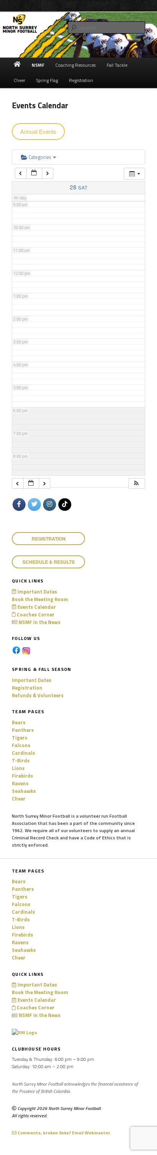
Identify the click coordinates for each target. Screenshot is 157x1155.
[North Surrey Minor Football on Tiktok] (64, 504)
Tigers (19, 737)
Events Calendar (36, 607)
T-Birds (21, 760)
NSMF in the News (39, 622)
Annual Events (38, 131)
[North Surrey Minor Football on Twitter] (34, 504)
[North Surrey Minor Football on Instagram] (49, 504)
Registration (27, 687)
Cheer (19, 798)
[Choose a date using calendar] (34, 173)
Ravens (20, 783)
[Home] (17, 65)
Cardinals (23, 753)
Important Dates (36, 591)
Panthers (23, 730)
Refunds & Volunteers (38, 695)
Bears (19, 722)
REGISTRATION (49, 538)
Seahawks (24, 791)
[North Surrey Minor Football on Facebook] (19, 504)
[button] (136, 483)
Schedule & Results (48, 561)
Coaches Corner (35, 614)
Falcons (21, 745)
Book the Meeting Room (40, 599)
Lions (18, 768)
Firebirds (22, 776)
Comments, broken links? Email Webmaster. (63, 1132)
